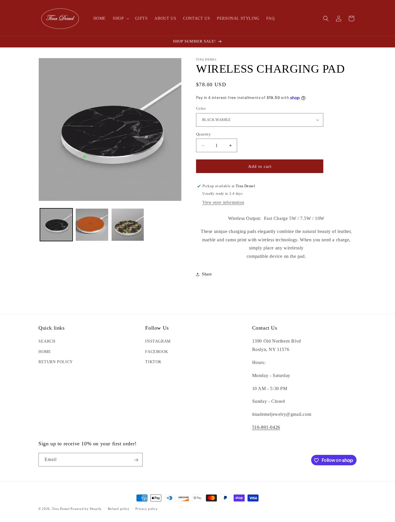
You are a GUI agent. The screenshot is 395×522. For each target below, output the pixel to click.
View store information (223, 202)
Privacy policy (146, 508)
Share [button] (207, 274)
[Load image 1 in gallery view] (56, 224)
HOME (44, 352)
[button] (120, 18)
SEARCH (47, 341)
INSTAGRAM (157, 341)
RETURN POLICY (55, 362)
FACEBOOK (156, 352)
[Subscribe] (136, 460)
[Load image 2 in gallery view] (91, 224)
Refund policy (119, 508)
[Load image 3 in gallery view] (127, 224)
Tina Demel (61, 508)
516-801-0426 (266, 427)
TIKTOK (153, 362)
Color (201, 108)
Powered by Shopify (86, 508)
